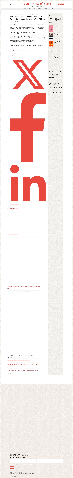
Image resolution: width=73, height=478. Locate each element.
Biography (12, 204)
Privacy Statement (14, 476)
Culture (58, 73)
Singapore (60, 87)
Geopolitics (51, 75)
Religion (50, 87)
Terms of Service (32, 464)
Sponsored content (35, 14)
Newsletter (61, 4)
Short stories (56, 87)
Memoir (50, 84)
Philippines (52, 86)
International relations (52, 81)
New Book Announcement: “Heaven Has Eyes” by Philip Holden (21, 355)
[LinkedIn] (28, 202)
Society (50, 89)
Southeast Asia (52, 90)
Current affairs (51, 74)
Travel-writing (58, 92)
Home (21, 8)
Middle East (55, 84)
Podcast (31, 8)
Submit (12, 466)
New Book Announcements (22, 14)
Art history (55, 69)
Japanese (50, 83)
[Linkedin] (13, 468)
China (59, 71)
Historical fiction (56, 75)
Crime (55, 73)
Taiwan (56, 90)
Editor (12, 14)
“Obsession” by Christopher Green (57, 26)
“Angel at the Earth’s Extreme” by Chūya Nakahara (58, 34)
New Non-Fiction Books (29, 14)
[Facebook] (28, 161)
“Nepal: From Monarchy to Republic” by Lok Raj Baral (19, 360)
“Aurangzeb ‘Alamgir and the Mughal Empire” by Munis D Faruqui (57, 57)
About (51, 8)
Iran (56, 81)
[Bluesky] (12, 468)
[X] (28, 91)
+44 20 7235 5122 (13, 452)
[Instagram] (11, 468)
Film (15, 204)
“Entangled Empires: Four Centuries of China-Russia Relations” (57, 19)
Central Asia (56, 71)
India (55, 79)
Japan (59, 81)
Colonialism (53, 73)
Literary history (57, 83)
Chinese (50, 73)
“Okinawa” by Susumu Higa (13, 234)
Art (53, 69)
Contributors (37, 8)
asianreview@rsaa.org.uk (18, 454)
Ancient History (51, 69)
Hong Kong (56, 77)
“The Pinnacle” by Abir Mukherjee (57, 42)
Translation (52, 92)
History (17, 204)
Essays (58, 74)
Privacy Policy (26, 464)
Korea (54, 83)
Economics (56, 74)
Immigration (51, 79)
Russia (52, 87)
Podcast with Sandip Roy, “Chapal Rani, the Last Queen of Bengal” (57, 50)
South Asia (54, 89)
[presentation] (24, 220)
